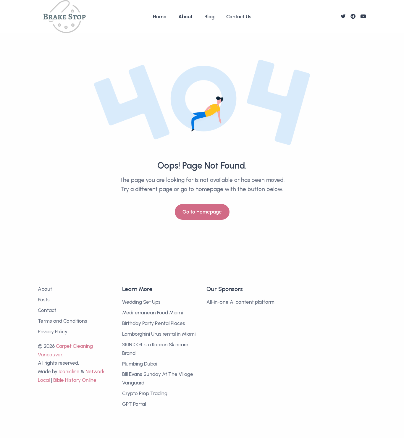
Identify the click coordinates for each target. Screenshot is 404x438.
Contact (47, 310)
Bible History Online (74, 380)
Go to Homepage (202, 212)
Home (160, 17)
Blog (209, 17)
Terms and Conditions (62, 321)
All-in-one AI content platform (240, 302)
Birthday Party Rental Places (153, 323)
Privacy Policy (52, 331)
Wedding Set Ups (141, 302)
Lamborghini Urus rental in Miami (158, 334)
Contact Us (238, 17)
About (185, 17)
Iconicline (69, 371)
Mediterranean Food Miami (152, 313)
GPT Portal (134, 404)
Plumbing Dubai (139, 364)
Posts (44, 300)
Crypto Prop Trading (144, 393)
